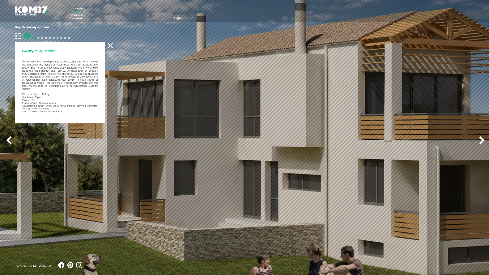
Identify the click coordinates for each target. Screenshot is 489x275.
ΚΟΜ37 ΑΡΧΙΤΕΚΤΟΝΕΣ (32, 10)
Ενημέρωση (77, 14)
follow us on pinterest (70, 265)
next (480, 140)
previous (10, 140)
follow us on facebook (61, 265)
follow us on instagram (79, 265)
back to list (19, 35)
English (178, 18)
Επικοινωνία (76, 18)
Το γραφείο (77, 7)
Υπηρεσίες (77, 11)
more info (27, 35)
